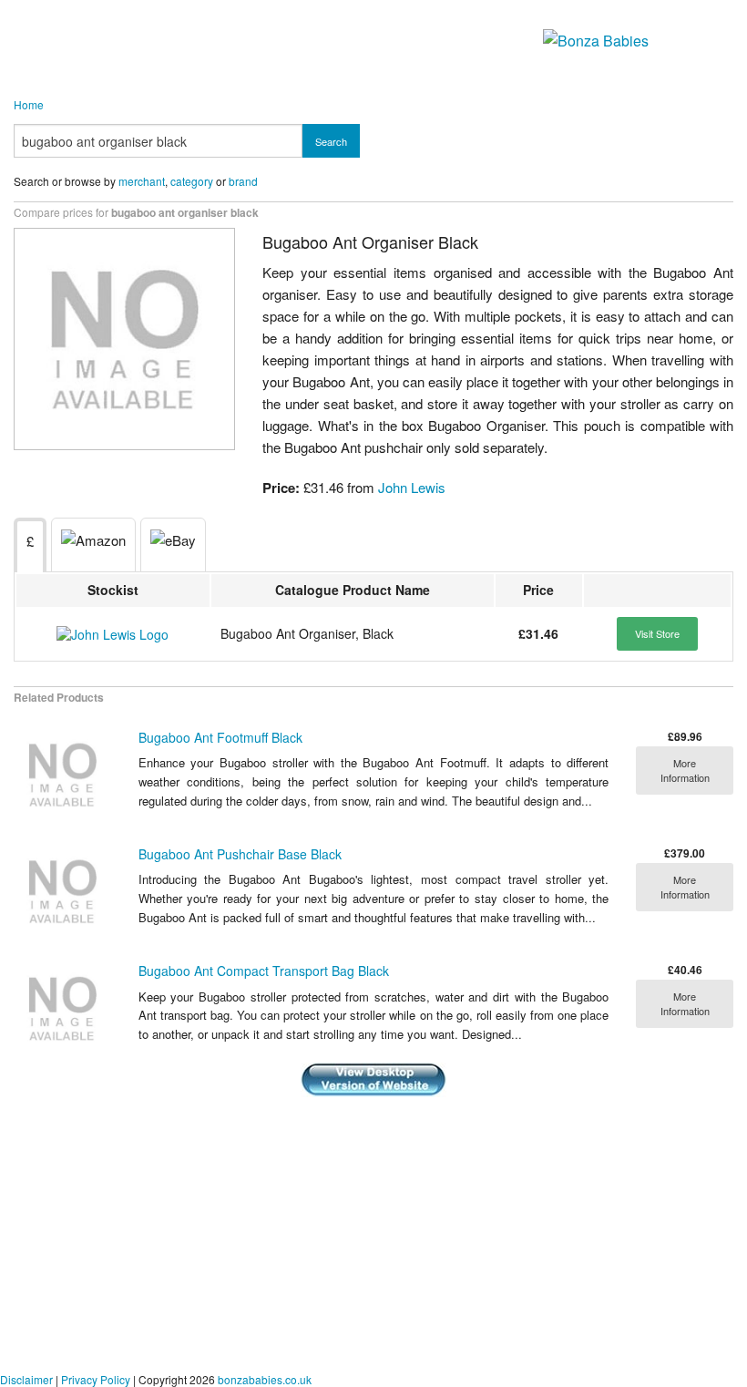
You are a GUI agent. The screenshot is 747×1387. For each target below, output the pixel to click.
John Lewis (411, 487)
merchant (141, 181)
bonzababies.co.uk (265, 1379)
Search (331, 141)
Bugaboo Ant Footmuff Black (220, 737)
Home (29, 104)
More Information (685, 770)
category (191, 181)
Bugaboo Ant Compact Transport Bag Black (263, 970)
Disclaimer (26, 1379)
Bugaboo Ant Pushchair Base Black (240, 854)
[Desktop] (373, 1077)
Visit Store (657, 633)
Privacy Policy (95, 1379)
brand (243, 181)
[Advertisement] (373, 1235)
